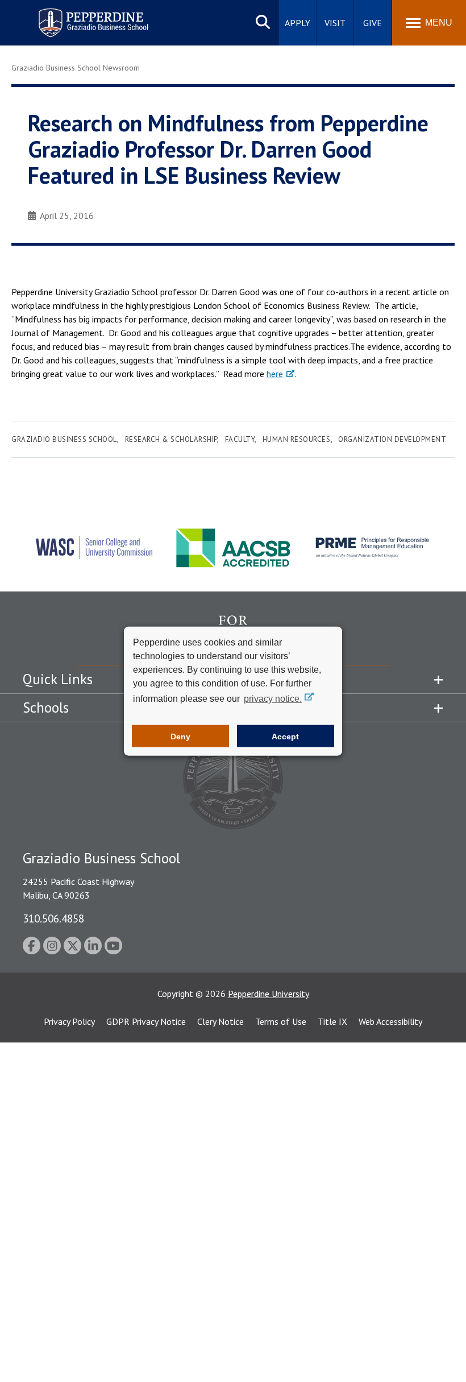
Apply (297, 22)
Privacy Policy (69, 1021)
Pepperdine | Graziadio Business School (78, 15)
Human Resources (297, 439)
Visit (335, 22)
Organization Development (392, 439)
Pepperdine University (268, 993)
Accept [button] (285, 735)
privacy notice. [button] (273, 699)
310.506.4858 (53, 918)
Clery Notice (220, 1021)
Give (372, 22)
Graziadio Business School (64, 439)
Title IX (332, 1021)
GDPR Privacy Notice (146, 1021)
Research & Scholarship (171, 439)
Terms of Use (280, 1021)
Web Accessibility (390, 1021)
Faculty (240, 439)
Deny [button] (180, 735)
